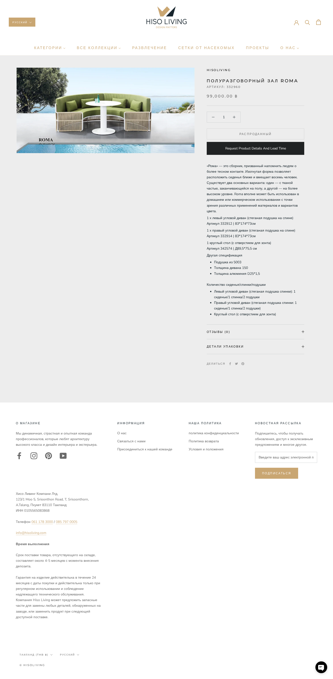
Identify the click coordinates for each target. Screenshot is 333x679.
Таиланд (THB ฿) (34, 654)
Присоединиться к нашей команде (144, 449)
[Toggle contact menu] (321, 667)
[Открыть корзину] (318, 22)
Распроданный (255, 134)
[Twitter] (236, 363)
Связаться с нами (131, 441)
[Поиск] (307, 22)
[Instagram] (33, 455)
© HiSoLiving (32, 665)
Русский (19, 22)
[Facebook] (230, 363)
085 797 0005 (66, 522)
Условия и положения (206, 449)
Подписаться (276, 473)
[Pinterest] (242, 363)
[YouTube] (63, 455)
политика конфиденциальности (214, 433)
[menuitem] (50, 47)
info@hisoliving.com (31, 532)
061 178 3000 (42, 522)
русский (67, 654)
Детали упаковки (225, 346)
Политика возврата (204, 441)
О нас (122, 433)
